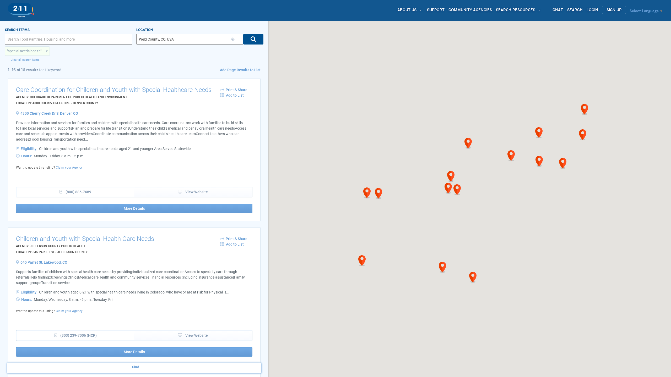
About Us (406, 10)
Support (436, 10)
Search (575, 10)
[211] (21, 9)
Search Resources (515, 10)
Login (592, 10)
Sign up (614, 10)
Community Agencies (470, 10)
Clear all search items (25, 60)
